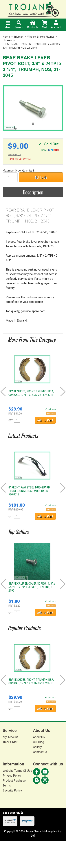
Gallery (37, 747)
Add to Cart (45, 420)
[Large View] (33, 108)
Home (6, 36)
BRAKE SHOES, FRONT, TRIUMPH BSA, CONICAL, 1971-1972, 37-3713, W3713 (31, 393)
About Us (39, 737)
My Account (10, 737)
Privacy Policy (12, 775)
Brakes (8, 40)
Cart (44, 27)
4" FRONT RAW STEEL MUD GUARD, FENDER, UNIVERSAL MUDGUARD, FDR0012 (29, 491)
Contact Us (40, 752)
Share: (44, 150)
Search (19, 27)
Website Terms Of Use (17, 770)
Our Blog (38, 742)
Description (33, 192)
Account (56, 27)
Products (32, 27)
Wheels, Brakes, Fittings (40, 36)
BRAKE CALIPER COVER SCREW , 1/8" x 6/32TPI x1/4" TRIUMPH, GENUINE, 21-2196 (31, 587)
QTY (10, 420)
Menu (8, 27)
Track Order (10, 742)
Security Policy (12, 790)
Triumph (18, 36)
